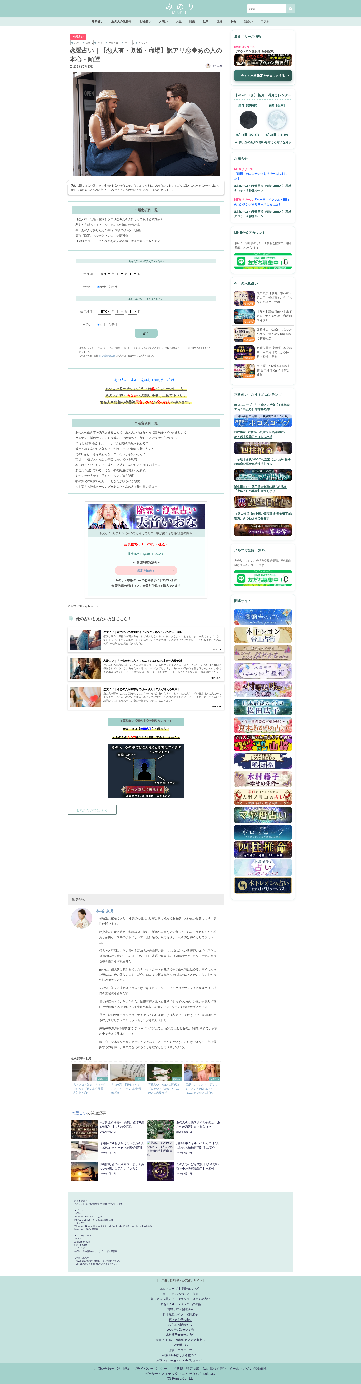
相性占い (145, 21)
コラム (265, 21)
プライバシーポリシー (150, 1368)
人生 (179, 21)
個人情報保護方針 (107, 355)
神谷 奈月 (217, 65)
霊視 (99, 42)
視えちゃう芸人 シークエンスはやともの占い (180, 1298)
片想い (163, 21)
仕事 (206, 21)
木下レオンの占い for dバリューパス (180, 1360)
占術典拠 (176, 1368)
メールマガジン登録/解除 (248, 1368)
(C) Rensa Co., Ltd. (180, 1378)
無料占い (97, 21)
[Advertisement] (146, 851)
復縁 (219, 21)
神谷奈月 (143, 42)
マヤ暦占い (180, 1344)
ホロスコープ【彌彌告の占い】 (180, 1288)
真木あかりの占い (180, 1319)
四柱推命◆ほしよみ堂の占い (180, 1355)
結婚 (192, 21)
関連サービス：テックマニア (166, 1373)
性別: (86, 286)
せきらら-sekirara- (202, 1373)
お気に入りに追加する (92, 810)
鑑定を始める (146, 570)
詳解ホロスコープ (180, 1350)
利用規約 (124, 1368)
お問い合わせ (104, 1368)
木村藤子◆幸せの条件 (180, 1334)
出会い (248, 21)
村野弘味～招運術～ (180, 1309)
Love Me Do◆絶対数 (180, 1329)
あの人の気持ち (121, 21)
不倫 (233, 21)
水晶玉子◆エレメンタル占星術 (180, 1304)
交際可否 (113, 42)
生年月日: (86, 273)
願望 (88, 42)
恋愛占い (78, 36)
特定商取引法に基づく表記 (206, 1368)
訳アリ (128, 42)
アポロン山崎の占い (180, 1324)
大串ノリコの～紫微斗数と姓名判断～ (180, 1339)
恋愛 (76, 42)
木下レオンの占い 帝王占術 (180, 1293)
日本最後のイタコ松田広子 (180, 1314)
